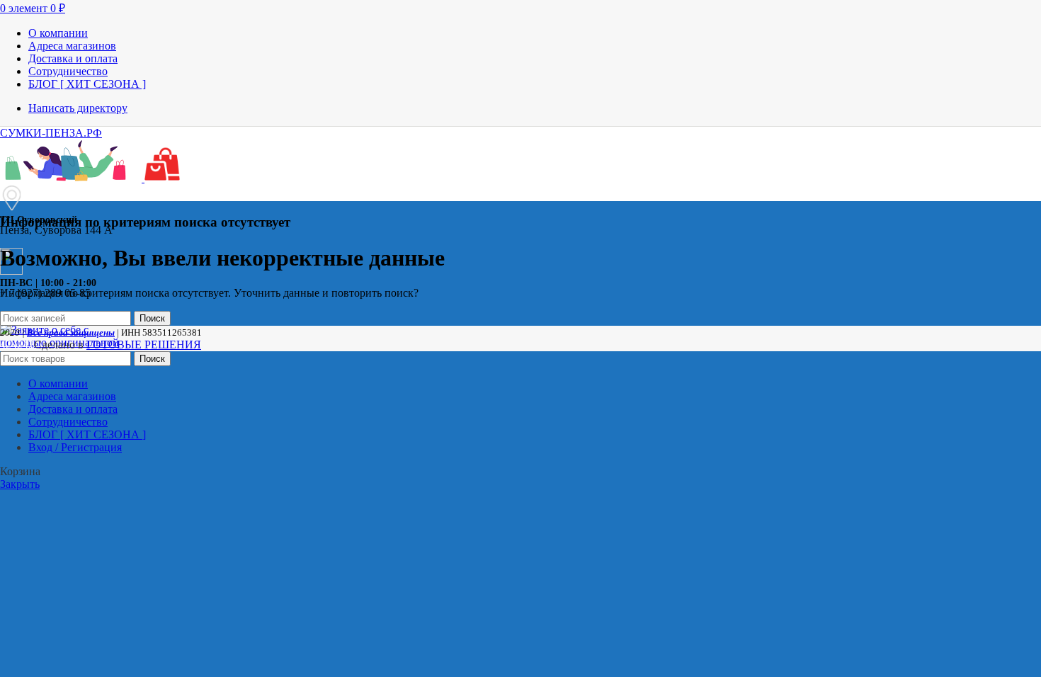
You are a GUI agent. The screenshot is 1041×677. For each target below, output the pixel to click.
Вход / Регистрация (75, 447)
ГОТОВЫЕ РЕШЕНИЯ (143, 344)
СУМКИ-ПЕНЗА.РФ (51, 133)
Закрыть (20, 484)
